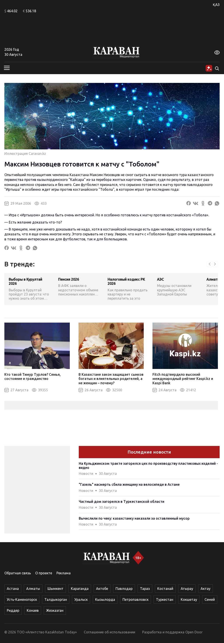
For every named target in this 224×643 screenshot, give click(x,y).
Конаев (33, 610)
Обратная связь (17, 573)
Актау (205, 589)
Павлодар (124, 589)
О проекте (43, 573)
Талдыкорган (55, 599)
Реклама (63, 573)
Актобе (102, 589)
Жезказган (54, 610)
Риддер (13, 610)
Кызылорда (105, 599)
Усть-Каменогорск (22, 599)
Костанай (165, 589)
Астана (13, 589)
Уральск (81, 599)
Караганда (80, 589)
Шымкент (55, 589)
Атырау (187, 589)
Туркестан (164, 599)
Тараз (145, 589)
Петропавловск (135, 599)
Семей (210, 599)
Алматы (33, 589)
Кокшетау (189, 599)
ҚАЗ (216, 5)
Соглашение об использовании (109, 632)
